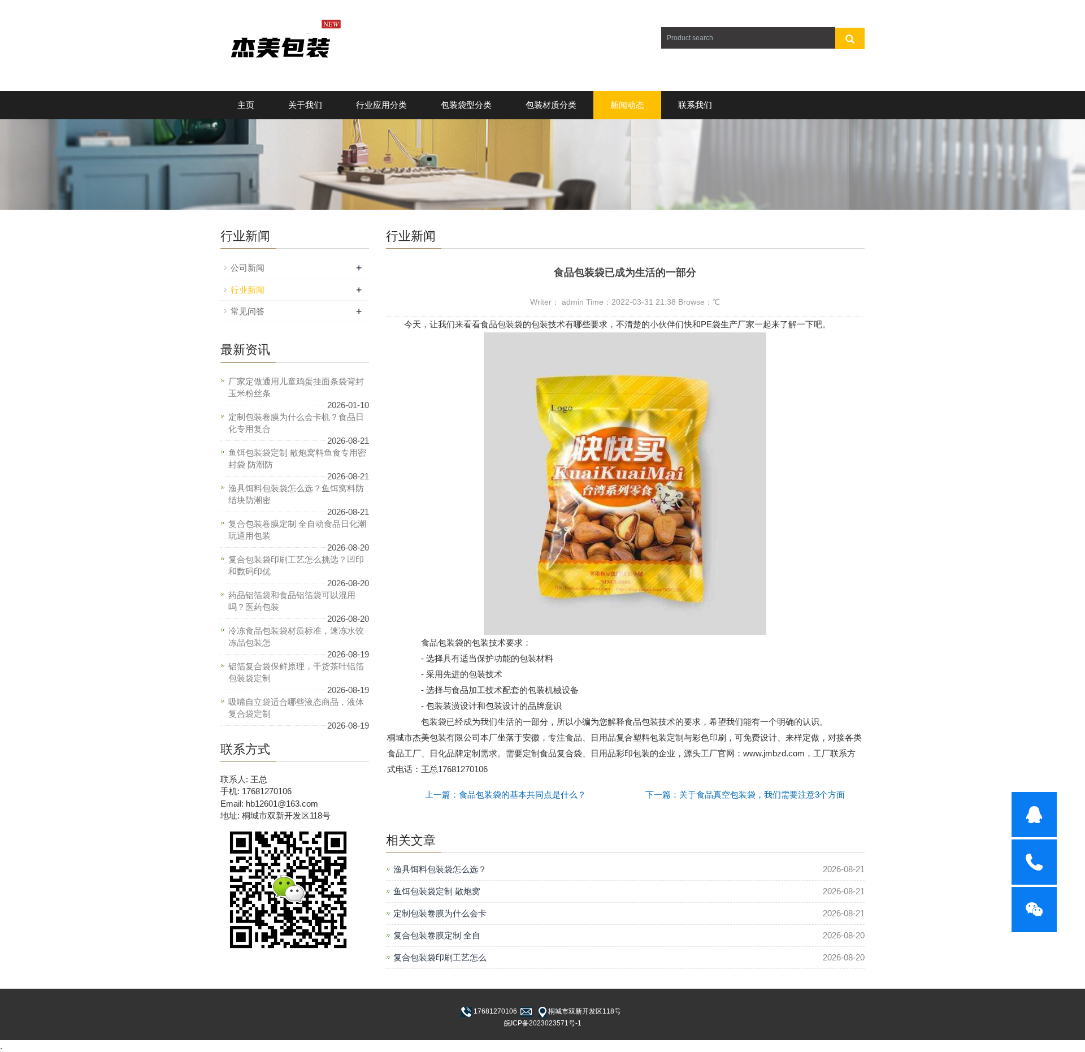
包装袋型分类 (466, 105)
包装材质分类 (551, 105)
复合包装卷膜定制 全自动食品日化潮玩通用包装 (297, 529)
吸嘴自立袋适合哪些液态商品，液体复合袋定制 (296, 707)
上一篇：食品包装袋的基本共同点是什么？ (505, 794)
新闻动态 (627, 105)
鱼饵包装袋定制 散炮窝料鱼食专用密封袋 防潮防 (297, 458)
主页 (245, 105)
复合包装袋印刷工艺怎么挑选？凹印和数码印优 (296, 565)
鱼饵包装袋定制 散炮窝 (436, 891)
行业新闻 (247, 290)
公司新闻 (247, 267)
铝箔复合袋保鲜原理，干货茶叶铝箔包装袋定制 (296, 672)
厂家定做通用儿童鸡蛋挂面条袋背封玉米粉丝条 (296, 387)
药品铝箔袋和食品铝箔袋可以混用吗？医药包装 (291, 601)
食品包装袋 (501, 324)
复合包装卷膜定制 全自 (436, 935)
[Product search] (850, 38)
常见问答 (247, 311)
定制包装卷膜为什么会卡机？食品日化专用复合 (296, 423)
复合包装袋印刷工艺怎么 (440, 957)
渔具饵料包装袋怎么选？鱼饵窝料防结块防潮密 (296, 494)
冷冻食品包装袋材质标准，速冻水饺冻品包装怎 (296, 636)
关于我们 (305, 105)
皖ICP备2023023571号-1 (542, 1023)
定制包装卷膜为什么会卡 (440, 913)
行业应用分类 (381, 105)
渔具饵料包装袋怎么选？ (440, 869)
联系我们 (695, 105)
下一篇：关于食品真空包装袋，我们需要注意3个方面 (745, 794)
